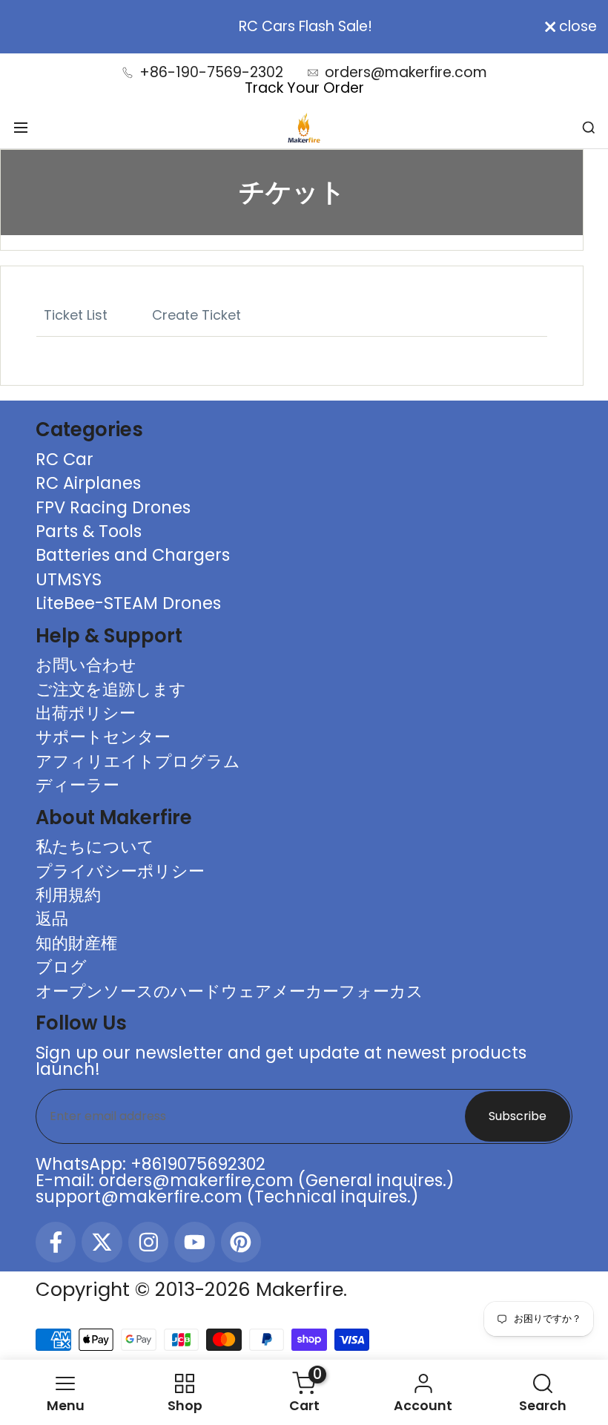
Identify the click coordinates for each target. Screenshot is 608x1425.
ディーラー (77, 785)
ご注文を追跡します (111, 689)
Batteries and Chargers (133, 555)
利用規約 (68, 894)
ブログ (61, 966)
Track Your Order (304, 88)
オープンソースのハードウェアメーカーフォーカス (229, 991)
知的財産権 (76, 943)
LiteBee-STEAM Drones (128, 603)
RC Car (64, 459)
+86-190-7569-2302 (211, 72)
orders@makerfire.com (406, 72)
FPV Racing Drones (113, 507)
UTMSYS (69, 579)
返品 (52, 918)
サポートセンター (103, 736)
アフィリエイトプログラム (138, 761)
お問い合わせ (86, 665)
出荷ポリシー (86, 713)
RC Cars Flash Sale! (304, 26)
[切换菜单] (21, 127)
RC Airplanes (88, 483)
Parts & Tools (89, 531)
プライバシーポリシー (120, 871)
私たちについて (95, 846)
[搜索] (588, 127)
